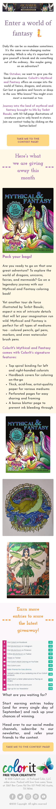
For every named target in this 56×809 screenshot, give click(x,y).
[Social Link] (12, 796)
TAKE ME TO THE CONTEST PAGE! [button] (28, 140)
